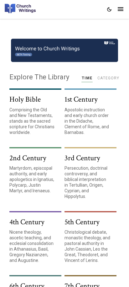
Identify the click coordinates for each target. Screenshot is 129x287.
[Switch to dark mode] (109, 9)
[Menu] (120, 9)
